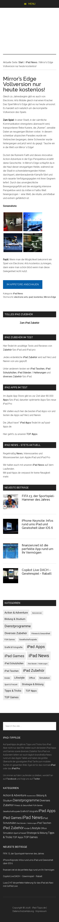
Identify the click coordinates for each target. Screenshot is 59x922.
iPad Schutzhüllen (14, 663)
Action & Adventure (16, 612)
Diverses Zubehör (16, 633)
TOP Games (12, 697)
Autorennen (37, 613)
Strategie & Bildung (33, 684)
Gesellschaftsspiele (28, 639)
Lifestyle (19, 677)
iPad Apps (25, 422)
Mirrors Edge (50, 297)
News (19, 453)
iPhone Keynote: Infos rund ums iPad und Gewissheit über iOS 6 (37, 524)
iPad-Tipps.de (29, 20)
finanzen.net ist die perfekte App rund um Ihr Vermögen (37, 548)
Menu (31, 3)
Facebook (11, 779)
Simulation (44, 678)
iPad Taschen (37, 368)
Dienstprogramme (18, 626)
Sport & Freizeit (11, 684)
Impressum (41, 911)
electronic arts (21, 297)
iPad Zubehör (30, 357)
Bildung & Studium (15, 618)
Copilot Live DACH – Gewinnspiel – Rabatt (37, 571)
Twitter (36, 779)
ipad (31, 297)
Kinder (7, 678)
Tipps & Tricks (13, 690)
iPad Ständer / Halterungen (32, 372)
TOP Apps (31, 434)
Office (32, 678)
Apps (6, 399)
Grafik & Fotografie (14, 647)
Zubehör (7, 349)
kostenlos (38, 297)
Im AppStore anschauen (23, 284)
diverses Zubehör (12, 376)
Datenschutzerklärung (23, 911)
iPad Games (14, 656)
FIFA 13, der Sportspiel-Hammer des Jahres (38, 497)
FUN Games (10, 640)
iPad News (18, 293)
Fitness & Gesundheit (40, 633)
